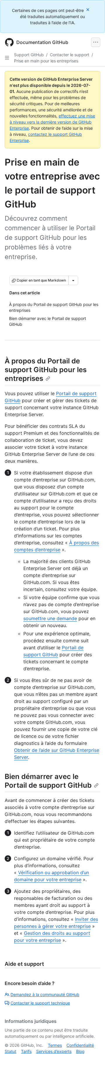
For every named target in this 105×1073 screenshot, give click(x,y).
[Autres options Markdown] (73, 280)
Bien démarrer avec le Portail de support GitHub (48, 780)
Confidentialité (80, 1045)
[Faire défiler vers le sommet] (92, 1060)
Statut (10, 1051)
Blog (80, 1051)
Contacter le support (69, 54)
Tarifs (26, 1051)
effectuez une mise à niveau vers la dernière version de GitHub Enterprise (52, 122)
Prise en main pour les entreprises (46, 60)
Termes (55, 1045)
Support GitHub (29, 54)
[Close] (88, 9)
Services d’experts (53, 1051)
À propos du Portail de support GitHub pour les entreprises (46, 370)
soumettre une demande (50, 618)
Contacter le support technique (40, 1002)
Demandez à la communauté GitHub (44, 994)
